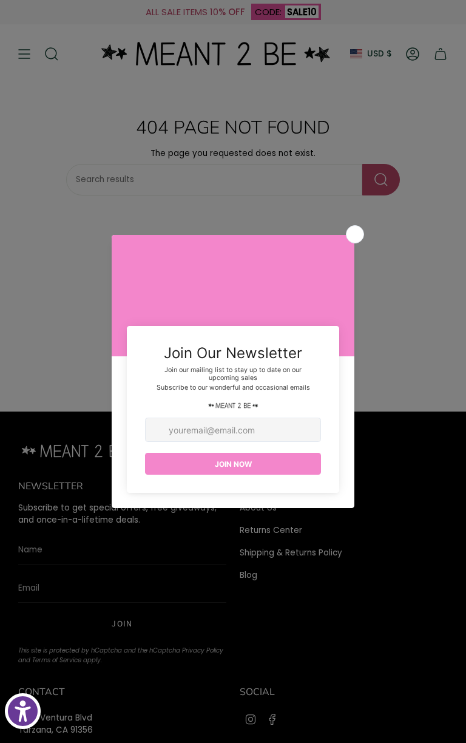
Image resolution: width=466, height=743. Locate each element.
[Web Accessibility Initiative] (23, 711)
